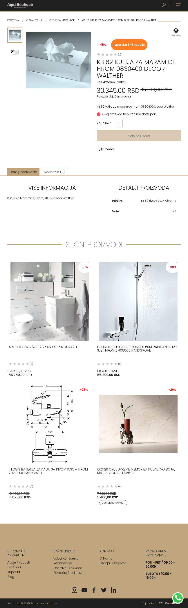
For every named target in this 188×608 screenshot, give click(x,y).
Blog (10, 577)
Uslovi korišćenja (66, 558)
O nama (106, 558)
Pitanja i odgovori (113, 563)
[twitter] (103, 590)
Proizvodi (14, 567)
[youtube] (84, 590)
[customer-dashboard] (164, 5)
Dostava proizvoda (67, 568)
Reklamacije (62, 563)
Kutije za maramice (62, 20)
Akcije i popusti (18, 562)
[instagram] (74, 590)
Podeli (109, 149)
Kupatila (13, 572)
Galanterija (34, 20)
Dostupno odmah (113, 502)
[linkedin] (113, 590)
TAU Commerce (169, 603)
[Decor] (176, 32)
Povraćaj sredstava (68, 573)
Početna (13, 20)
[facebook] (94, 590)
